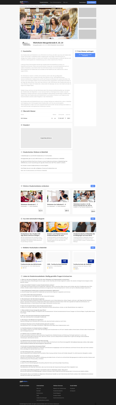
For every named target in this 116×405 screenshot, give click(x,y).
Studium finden (57, 395)
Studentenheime (23, 6)
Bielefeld (36, 6)
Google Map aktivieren (46, 138)
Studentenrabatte (57, 390)
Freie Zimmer (91, 2)
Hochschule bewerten (58, 397)
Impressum (56, 403)
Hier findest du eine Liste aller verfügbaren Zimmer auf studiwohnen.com (39, 168)
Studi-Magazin (57, 393)
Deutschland (31, 6)
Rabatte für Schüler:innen (59, 388)
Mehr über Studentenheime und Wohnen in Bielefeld (34, 170)
